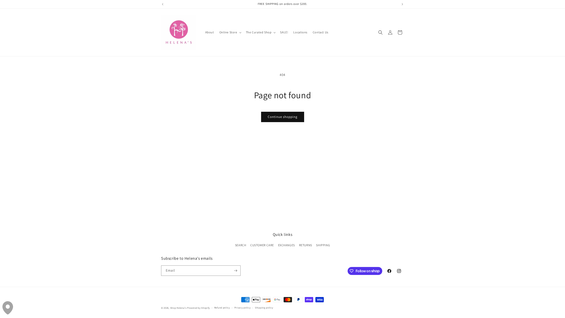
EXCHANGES (286, 245)
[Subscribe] (235, 270)
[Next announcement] (402, 4)
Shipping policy (264, 307)
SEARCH (240, 245)
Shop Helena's (178, 307)
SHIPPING (323, 245)
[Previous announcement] (163, 4)
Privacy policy (242, 307)
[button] (230, 32)
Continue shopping (283, 117)
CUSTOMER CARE (262, 245)
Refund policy (222, 307)
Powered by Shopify (198, 307)
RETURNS (305, 245)
